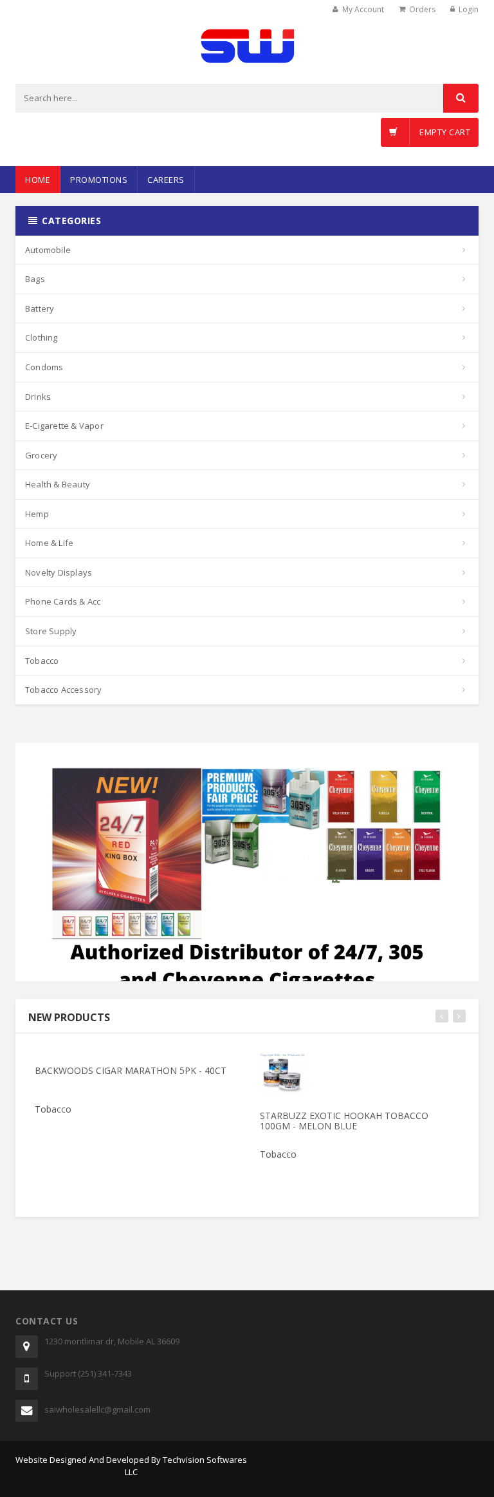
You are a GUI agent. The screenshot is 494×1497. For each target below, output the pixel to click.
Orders (422, 9)
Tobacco (42, 660)
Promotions (98, 179)
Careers (166, 179)
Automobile (48, 250)
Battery (39, 308)
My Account (363, 9)
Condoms (44, 367)
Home (37, 179)
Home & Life (49, 543)
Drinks (38, 396)
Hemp (37, 514)
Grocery (41, 455)
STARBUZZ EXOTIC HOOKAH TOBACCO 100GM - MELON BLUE (344, 1120)
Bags (35, 279)
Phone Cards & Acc (62, 601)
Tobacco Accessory (63, 689)
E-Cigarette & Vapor (64, 425)
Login (469, 9)
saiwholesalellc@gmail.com (97, 1409)
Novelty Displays (58, 572)
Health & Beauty (57, 484)
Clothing (41, 337)
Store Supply (51, 631)
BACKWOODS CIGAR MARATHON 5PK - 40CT (130, 1070)
